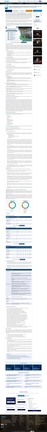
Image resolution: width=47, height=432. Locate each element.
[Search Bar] (42, 1)
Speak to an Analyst (38, 69)
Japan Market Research (14, 418)
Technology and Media (29, 428)
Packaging (28, 426)
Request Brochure (38, 72)
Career (20, 416)
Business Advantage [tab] (10, 407)
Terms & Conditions (22, 417)
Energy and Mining (29, 423)
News (20, 423)
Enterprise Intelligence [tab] (21, 407)
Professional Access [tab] (21, 400)
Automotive (28, 418)
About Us (32, 1)
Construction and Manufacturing (30, 421)
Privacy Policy (26, 431)
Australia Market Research (14, 416)
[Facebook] (2, 427)
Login (40, 1)
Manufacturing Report (14, 422)
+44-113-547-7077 (38, 421)
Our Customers (21, 420)
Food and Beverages (29, 424)
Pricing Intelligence (14, 421)
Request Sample (24, 42)
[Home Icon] (19, 1)
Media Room (28, 1)
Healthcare (28, 425)
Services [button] (21, 1)
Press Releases (13, 424)
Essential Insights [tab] (10, 400)
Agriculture (28, 417)
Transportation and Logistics (30, 429)
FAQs (20, 422)
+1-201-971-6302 (38, 418)
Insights (34, 1)
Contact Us (37, 1)
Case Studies (13, 425)
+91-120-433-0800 (38, 424)
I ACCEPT (31, 431)
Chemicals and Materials (29, 420)
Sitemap (21, 424)
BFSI (27, 419)
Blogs (12, 423)
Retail (27, 427)
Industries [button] (24, 1)
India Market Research (14, 417)
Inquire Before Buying (38, 66)
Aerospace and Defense (29, 416)
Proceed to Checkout (34, 410)
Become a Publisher (22, 421)
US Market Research (14, 420)
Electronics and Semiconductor (30, 422)
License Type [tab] (27, 395)
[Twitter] (4, 427)
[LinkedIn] (1, 427)
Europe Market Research (14, 419)
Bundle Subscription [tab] (21, 395)
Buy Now (38, 16)
